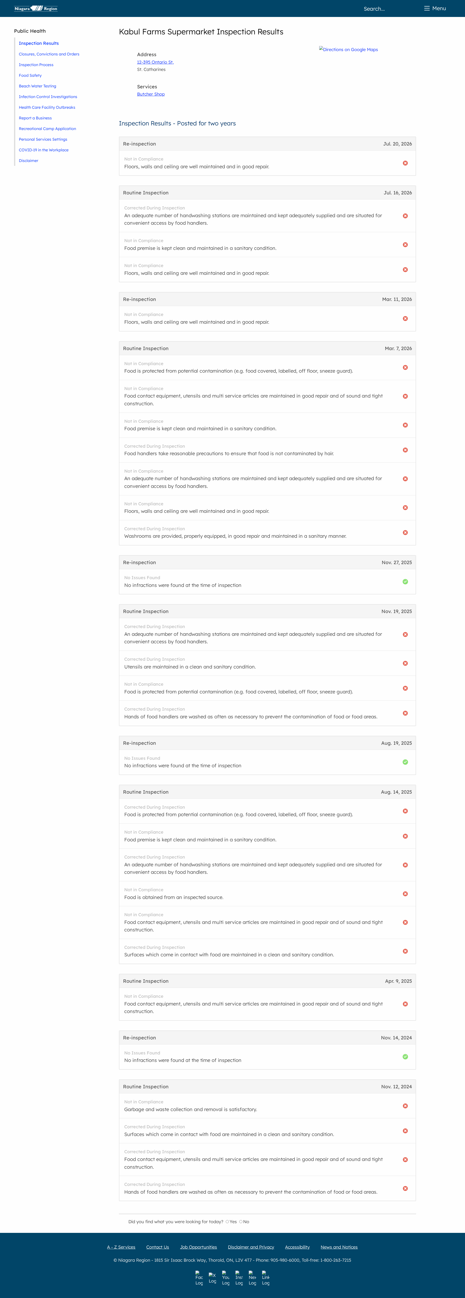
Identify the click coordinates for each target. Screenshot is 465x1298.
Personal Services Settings (43, 139)
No (246, 1221)
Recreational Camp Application (47, 128)
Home (36, 8)
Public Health (30, 31)
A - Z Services (121, 1247)
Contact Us (157, 1247)
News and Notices (339, 1247)
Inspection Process (36, 64)
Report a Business (35, 117)
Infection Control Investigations (48, 96)
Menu (439, 8)
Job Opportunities (198, 1247)
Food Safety (30, 75)
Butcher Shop (151, 94)
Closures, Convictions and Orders (49, 54)
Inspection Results (39, 43)
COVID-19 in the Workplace (44, 149)
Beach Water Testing (37, 86)
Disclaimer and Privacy (251, 1247)
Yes (233, 1221)
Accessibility (297, 1247)
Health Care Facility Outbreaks (47, 107)
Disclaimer (28, 160)
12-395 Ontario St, (155, 62)
